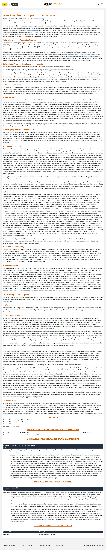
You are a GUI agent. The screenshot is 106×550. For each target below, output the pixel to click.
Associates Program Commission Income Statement (82, 54)
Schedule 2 (8, 301)
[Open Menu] (101, 4)
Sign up (14, 4)
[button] (97, 4)
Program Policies (32, 30)
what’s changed (40, 19)
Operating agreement (8, 545)
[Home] (53, 4)
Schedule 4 (51, 328)
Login (4, 4)
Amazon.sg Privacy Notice (47, 534)
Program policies (27, 545)
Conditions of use (44, 545)
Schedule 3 (6, 312)
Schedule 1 (20, 23)
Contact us (59, 545)
